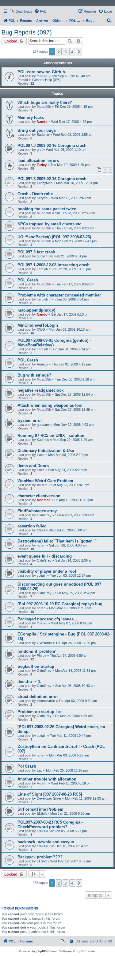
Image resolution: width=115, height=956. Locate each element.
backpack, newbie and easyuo (45, 842)
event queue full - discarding (44, 556)
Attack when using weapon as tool (49, 405)
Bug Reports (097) (27, 32)
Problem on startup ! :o (39, 711)
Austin (42, 485)
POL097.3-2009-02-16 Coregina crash (51, 145)
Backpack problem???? (40, 857)
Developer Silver (49, 798)
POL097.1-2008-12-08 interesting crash (53, 265)
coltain (41, 575)
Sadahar (43, 134)
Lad (39, 770)
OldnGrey (44, 515)
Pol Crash (26, 766)
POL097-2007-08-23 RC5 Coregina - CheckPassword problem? (50, 824)
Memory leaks (30, 117)
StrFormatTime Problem (40, 809)
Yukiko (42, 76)
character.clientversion (38, 496)
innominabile (46, 701)
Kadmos (43, 440)
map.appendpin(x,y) (36, 310)
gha (39, 149)
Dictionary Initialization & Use (45, 450)
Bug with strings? (34, 375)
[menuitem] (21, 11)
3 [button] (65, 51)
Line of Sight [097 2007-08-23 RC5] (49, 794)
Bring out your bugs (36, 130)
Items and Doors (33, 465)
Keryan (42, 198)
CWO (41, 329)
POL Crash (27, 280)
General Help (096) (46, 80)
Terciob (42, 269)
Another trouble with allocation (46, 779)
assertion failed (32, 526)
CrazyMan (44, 183)
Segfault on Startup (35, 666)
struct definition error (37, 696)
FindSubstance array (37, 511)
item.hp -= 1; (29, 681)
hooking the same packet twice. (47, 209)
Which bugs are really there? (44, 102)
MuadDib (44, 106)
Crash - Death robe (35, 194)
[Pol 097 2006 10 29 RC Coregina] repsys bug (59, 604)
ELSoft (42, 813)
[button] (79, 51)
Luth (40, 455)
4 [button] (72, 51)
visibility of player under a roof (46, 571)
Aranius (42, 364)
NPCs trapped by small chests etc (49, 224)
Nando (42, 121)
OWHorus (44, 643)
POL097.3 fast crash (36, 252)
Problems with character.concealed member (59, 295)
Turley (42, 165)
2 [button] (59, 51)
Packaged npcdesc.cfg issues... (47, 619)
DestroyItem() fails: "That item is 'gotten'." (57, 541)
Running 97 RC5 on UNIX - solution (50, 435)
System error (29, 420)
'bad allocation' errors (38, 160)
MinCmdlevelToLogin (37, 325)
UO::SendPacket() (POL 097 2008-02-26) (54, 237)
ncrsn (41, 545)
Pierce (41, 655)
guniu (41, 256)
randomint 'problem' (36, 651)
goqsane (43, 424)
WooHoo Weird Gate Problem (45, 480)
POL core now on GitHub (41, 72)
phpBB (41, 951)
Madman (44, 500)
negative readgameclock (40, 390)
